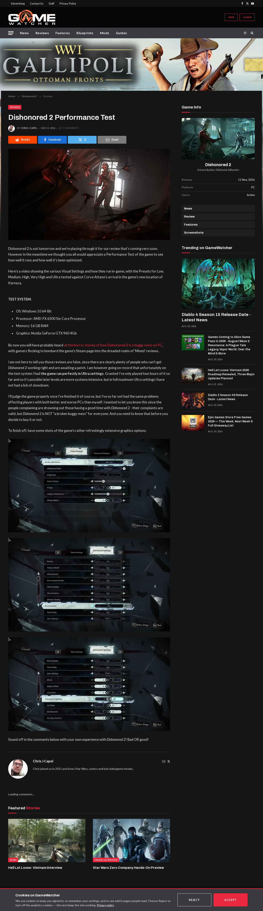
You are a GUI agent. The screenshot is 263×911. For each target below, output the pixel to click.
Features (62, 33)
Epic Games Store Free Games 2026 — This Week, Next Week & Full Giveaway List (230, 421)
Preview (15, 107)
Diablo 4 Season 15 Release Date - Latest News (216, 317)
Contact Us (36, 3)
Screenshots (194, 232)
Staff (51, 3)
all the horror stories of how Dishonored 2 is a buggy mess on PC (113, 345)
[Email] (163, 761)
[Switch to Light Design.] (245, 33)
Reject (194, 900)
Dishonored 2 (218, 165)
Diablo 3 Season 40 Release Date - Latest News (228, 397)
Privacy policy (105, 905)
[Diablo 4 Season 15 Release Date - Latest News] (218, 284)
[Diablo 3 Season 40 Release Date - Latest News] (193, 400)
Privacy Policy (68, 3)
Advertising (18, 3)
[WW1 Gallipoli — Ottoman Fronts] (131, 64)
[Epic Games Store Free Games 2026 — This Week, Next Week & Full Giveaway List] (193, 423)
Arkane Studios (206, 169)
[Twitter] (168, 761)
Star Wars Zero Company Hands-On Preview (128, 867)
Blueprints (84, 33)
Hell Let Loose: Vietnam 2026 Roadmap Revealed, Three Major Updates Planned (231, 374)
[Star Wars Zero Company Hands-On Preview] (131, 840)
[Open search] (253, 32)
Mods (104, 33)
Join (231, 17)
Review (189, 216)
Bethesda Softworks (227, 169)
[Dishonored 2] (218, 138)
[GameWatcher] (31, 17)
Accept (230, 900)
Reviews (42, 33)
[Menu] (11, 33)
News (24, 33)
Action (251, 195)
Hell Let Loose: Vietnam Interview (35, 867)
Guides (121, 33)
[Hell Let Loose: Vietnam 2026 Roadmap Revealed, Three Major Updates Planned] (193, 375)
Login (247, 17)
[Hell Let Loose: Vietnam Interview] (46, 840)
